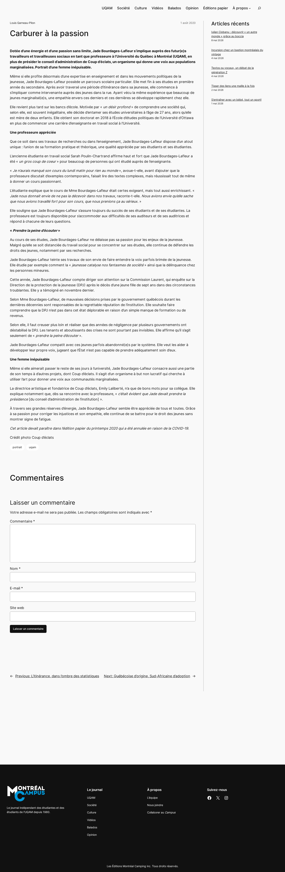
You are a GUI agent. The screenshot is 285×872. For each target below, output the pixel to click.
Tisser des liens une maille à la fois (233, 85)
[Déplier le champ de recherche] (259, 8)
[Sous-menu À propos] (250, 8)
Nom (15, 569)
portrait (17, 447)
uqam (32, 447)
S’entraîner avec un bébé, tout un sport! (236, 99)
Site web (17, 608)
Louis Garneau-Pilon (22, 22)
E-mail (16, 588)
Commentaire (22, 521)
